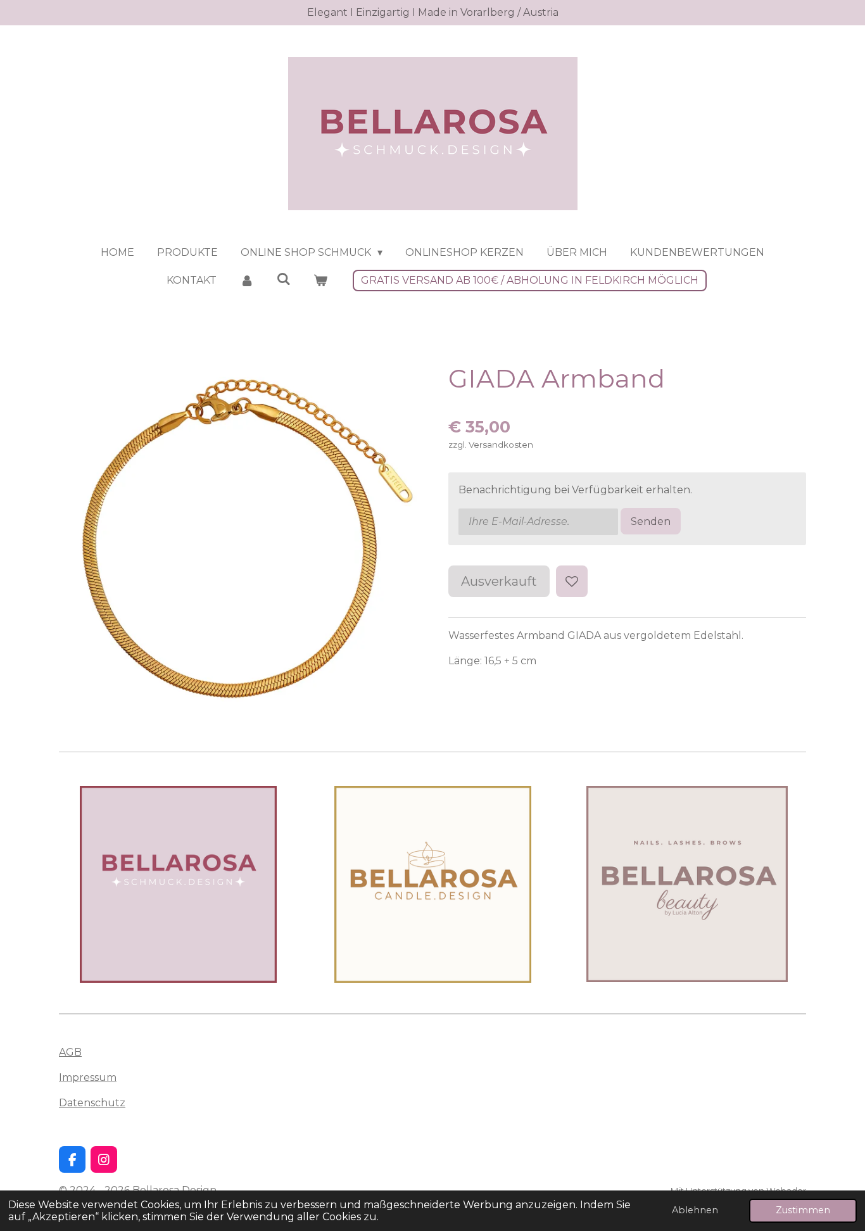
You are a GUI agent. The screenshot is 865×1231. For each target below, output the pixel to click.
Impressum (88, 1077)
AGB (70, 1052)
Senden (651, 521)
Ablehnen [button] (695, 1210)
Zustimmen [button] (803, 1210)
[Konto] (246, 280)
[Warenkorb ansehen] (320, 280)
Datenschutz (92, 1103)
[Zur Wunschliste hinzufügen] (572, 581)
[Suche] (283, 279)
